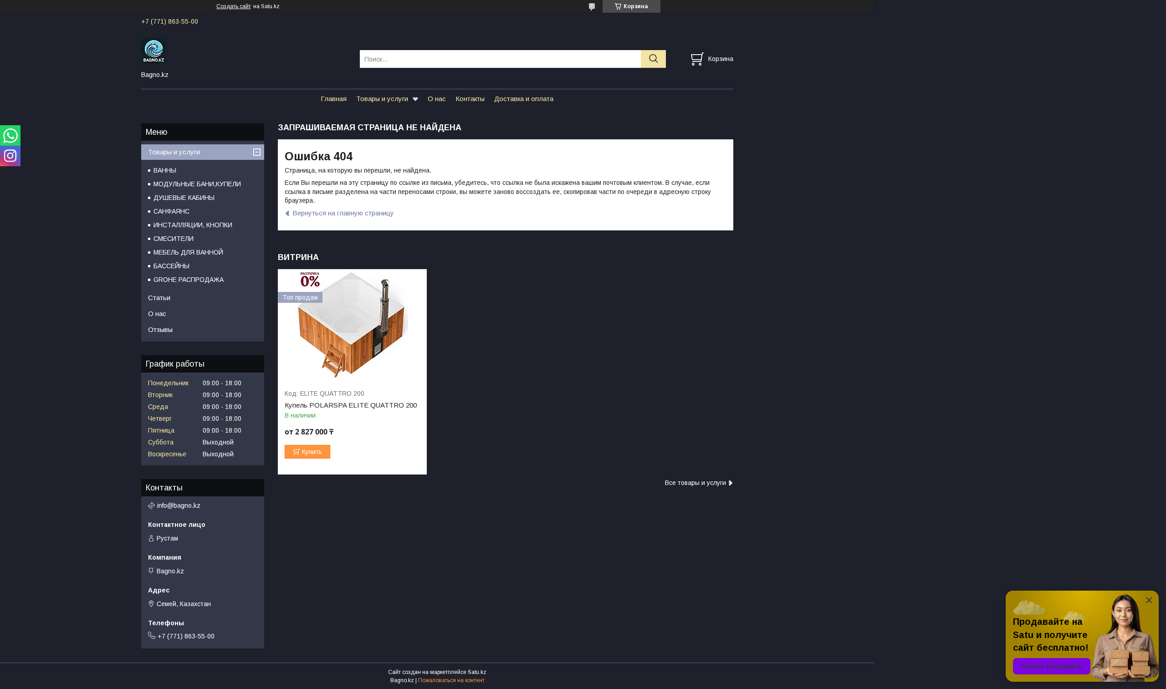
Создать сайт (233, 6)
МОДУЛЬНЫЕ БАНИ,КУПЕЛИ (197, 184)
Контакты (470, 98)
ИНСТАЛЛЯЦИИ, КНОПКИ (192, 225)
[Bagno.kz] (244, 50)
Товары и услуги (382, 98)
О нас (437, 98)
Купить (312, 451)
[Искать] (653, 59)
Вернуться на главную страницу (343, 213)
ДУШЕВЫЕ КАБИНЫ (184, 197)
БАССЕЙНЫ (171, 266)
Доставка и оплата (523, 98)
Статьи (159, 297)
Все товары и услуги (695, 482)
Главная (334, 98)
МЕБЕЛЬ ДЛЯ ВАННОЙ (188, 252)
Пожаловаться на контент (451, 680)
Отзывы (160, 329)
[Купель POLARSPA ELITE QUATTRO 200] (352, 325)
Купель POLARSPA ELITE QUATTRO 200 (351, 405)
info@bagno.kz (178, 505)
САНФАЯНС (171, 211)
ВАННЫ (164, 170)
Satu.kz (477, 672)
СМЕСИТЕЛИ (173, 238)
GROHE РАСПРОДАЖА (188, 279)
